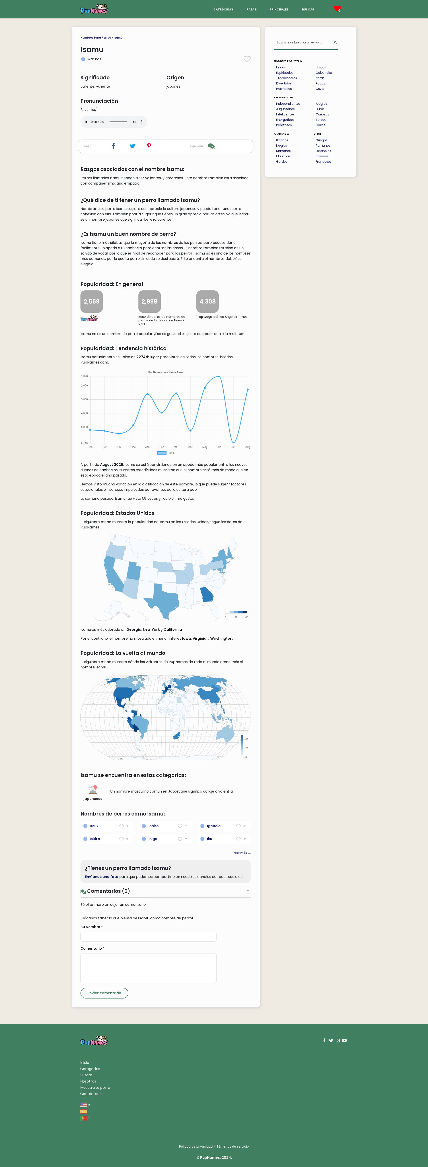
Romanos (323, 145)
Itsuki (94, 825)
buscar (308, 9)
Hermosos (284, 88)
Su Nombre (91, 927)
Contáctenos (91, 1093)
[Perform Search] (335, 43)
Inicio (84, 1062)
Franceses (323, 161)
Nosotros (88, 1081)
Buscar (86, 1075)
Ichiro (153, 825)
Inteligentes (285, 114)
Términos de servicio (232, 1146)
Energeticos (285, 119)
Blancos (282, 140)
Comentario (92, 948)
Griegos (321, 140)
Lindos (281, 67)
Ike (209, 838)
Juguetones (285, 109)
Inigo (152, 838)
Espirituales (284, 72)
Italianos (322, 156)
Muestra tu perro (95, 1087)
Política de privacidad (196, 1146)
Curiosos (322, 114)
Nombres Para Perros (95, 37)
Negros (281, 145)
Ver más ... (242, 853)
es (88, 1111)
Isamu (117, 37)
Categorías (90, 1068)
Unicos (321, 67)
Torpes (321, 119)
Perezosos (284, 125)
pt (88, 1118)
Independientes (288, 103)
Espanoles (323, 151)
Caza (320, 88)
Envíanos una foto (101, 876)
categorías (223, 9)
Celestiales (324, 72)
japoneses (93, 798)
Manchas (283, 156)
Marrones (283, 151)
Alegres (321, 103)
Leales (320, 125)
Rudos (320, 83)
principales (279, 9)
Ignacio (214, 825)
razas (251, 9)
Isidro (95, 838)
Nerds (320, 78)
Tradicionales (286, 78)
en (88, 1104)
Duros (320, 109)
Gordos (281, 161)
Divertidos (284, 83)
